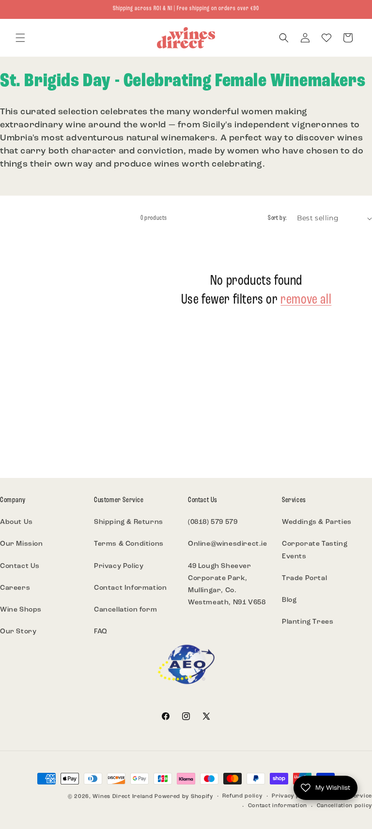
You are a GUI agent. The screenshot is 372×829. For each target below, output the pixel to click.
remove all (305, 299)
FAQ (101, 631)
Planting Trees (307, 622)
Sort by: (277, 218)
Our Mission (21, 544)
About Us (16, 522)
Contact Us (20, 566)
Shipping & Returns (128, 522)
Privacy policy (292, 796)
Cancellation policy (344, 806)
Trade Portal (304, 578)
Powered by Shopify (184, 796)
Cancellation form (125, 610)
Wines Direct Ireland (123, 796)
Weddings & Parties (317, 522)
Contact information (277, 806)
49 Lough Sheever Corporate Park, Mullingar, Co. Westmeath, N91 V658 (226, 585)
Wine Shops (21, 610)
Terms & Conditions (129, 544)
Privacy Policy (118, 566)
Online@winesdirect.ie (227, 544)
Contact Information (130, 588)
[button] (20, 37)
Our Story (18, 631)
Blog (289, 600)
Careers (15, 588)
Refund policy (242, 796)
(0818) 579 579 (212, 522)
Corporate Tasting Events (314, 550)
